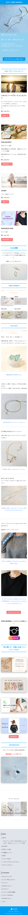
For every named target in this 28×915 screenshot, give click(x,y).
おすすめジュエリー (7, 885)
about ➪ (5, 115)
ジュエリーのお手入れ (7, 895)
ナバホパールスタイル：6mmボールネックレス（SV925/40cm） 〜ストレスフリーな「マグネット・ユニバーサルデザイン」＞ (14, 601)
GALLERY (4, 846)
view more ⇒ (13, 736)
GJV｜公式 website (14, 2)
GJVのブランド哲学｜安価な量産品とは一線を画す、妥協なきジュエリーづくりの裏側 (14, 842)
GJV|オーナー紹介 (6, 849)
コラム (3, 901)
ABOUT (4, 837)
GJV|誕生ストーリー (7, 852)
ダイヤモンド (5, 889)
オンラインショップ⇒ (13, 612)
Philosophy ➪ (7, 164)
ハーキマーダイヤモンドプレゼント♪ (11, 861)
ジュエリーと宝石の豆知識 (8, 892)
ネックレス (4, 882)
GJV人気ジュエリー (7, 898)
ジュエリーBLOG (6, 858)
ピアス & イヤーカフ (7, 876)
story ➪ (5, 201)
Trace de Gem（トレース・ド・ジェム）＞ (14, 422)
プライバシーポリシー (7, 865)
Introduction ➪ (7, 239)
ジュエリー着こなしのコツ (8, 879)
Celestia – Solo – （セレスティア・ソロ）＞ (14, 469)
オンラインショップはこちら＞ (15, 59)
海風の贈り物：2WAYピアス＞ (14, 374)
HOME (3, 855)
